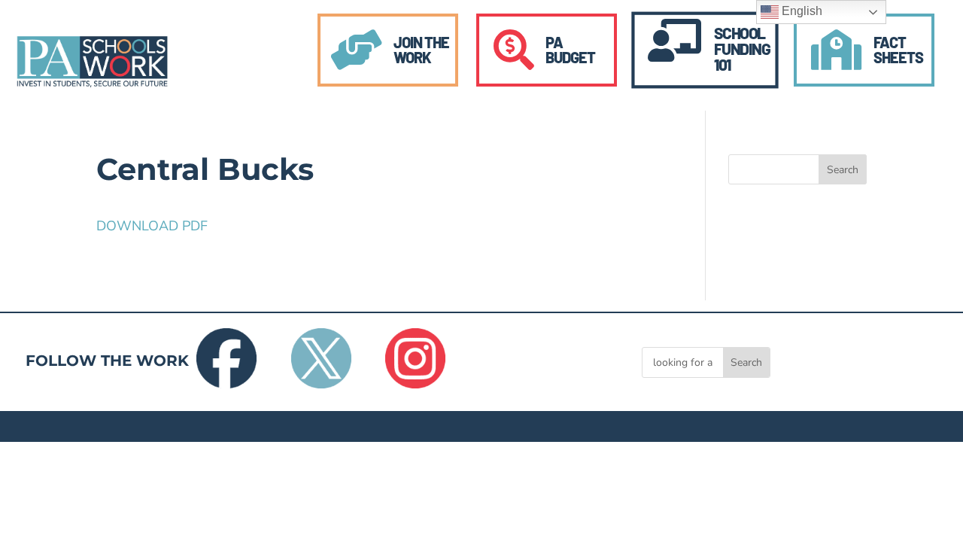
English (800, 11)
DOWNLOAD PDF (152, 226)
